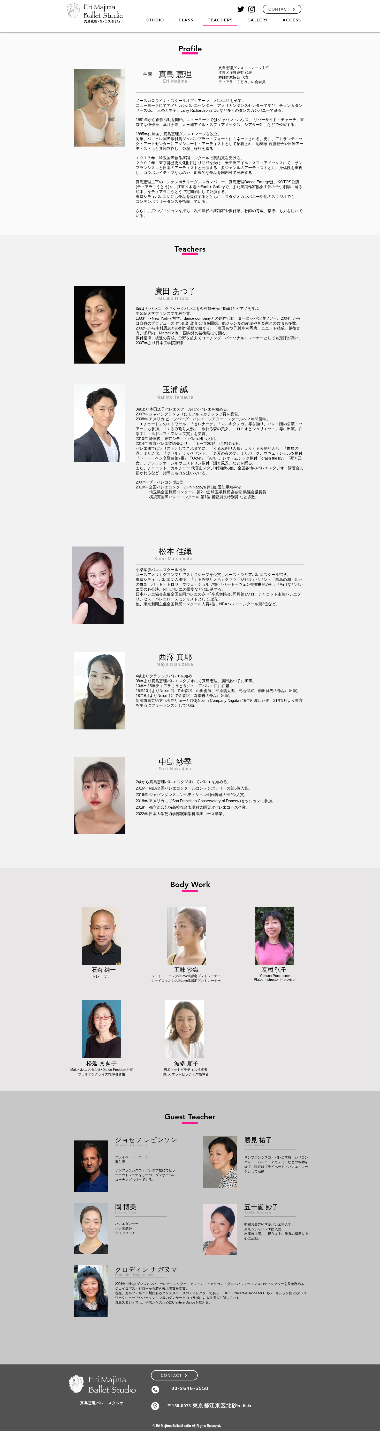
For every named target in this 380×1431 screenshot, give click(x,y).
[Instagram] (251, 9)
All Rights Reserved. (206, 1426)
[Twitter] (240, 9)
